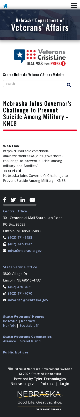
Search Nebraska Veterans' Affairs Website (33, 75)
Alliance (9, 341)
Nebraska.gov (22, 383)
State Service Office (20, 267)
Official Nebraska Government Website (43, 369)
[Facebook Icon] (6, 199)
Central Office (15, 211)
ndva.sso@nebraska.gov (28, 300)
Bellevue (10, 321)
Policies (47, 383)
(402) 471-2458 (20, 237)
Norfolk (9, 325)
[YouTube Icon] (33, 199)
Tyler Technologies (50, 378)
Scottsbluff (29, 325)
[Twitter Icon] (15, 199)
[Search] (71, 85)
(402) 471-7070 (20, 293)
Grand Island (30, 341)
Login (64, 383)
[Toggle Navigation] (74, 5)
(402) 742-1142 (20, 244)
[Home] (6, 6)
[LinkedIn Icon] (24, 199)
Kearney (28, 321)
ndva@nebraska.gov (25, 250)
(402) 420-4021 (20, 287)
